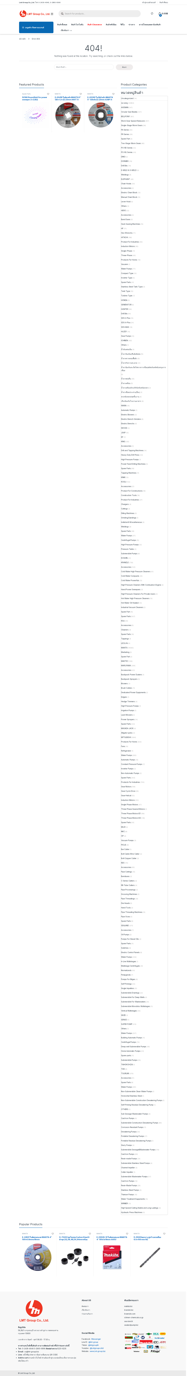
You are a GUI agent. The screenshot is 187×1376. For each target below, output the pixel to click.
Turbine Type (126, 295)
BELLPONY (125, 116)
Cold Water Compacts (130, 576)
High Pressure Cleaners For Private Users (138, 594)
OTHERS (124, 1109)
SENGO (124, 1020)
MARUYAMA (126, 665)
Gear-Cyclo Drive (128, 791)
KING (123, 441)
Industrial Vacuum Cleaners (132, 607)
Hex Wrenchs (126, 233)
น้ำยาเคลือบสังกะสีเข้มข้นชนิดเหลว (135, 388)
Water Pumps (126, 269)
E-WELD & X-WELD (128, 170)
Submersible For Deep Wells (132, 997)
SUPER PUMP (126, 1024)
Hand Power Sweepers (130, 589)
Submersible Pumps (129, 553)
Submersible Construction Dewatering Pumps (139, 1123)
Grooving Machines (129, 894)
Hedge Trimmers (128, 701)
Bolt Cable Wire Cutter (130, 854)
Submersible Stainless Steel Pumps (135, 1163)
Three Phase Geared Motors (133, 809)
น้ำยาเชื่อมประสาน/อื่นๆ (130, 392)
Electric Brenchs (127, 423)
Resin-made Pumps (129, 1158)
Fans (123, 746)
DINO (123, 157)
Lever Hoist (125, 201)
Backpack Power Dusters (131, 674)
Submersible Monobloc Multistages (135, 1006)
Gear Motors (126, 786)
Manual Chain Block (129, 197)
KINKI (123, 477)
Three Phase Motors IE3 (131, 818)
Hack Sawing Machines (130, 224)
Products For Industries (130, 782)
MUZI (123, 827)
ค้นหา (124, 67)
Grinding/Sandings (128, 518)
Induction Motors (128, 246)
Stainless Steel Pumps (130, 1190)
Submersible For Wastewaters (133, 1002)
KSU (123, 621)
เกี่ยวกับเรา (65, 30)
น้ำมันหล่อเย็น (126, 349)
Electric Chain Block (129, 192)
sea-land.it (128, 1321)
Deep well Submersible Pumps (133, 1046)
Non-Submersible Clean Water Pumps (136, 1091)
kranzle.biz (128, 1310)
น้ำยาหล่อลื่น (126, 379)
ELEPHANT (125, 179)
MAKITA (58, 94)
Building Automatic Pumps (131, 1038)
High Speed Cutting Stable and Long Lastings (139, 1208)
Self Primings (126, 984)
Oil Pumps (125, 934)
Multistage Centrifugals (130, 966)
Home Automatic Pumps (130, 1051)
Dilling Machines (127, 513)
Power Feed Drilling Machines (133, 464)
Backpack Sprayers (129, 679)
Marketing (125, 652)
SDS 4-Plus (125, 322)
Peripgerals (126, 975)
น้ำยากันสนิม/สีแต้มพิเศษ (130, 354)
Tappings (125, 639)
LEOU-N (124, 643)
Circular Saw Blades (129, 112)
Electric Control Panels (130, 952)
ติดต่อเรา (85, 1306)
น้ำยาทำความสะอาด (129, 363)
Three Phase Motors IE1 (131, 813)
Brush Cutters (126, 688)
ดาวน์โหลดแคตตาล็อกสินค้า (150, 24)
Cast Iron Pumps (127, 1118)
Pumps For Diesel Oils (130, 939)
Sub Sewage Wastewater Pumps (134, 1114)
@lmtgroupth (93, 1345)
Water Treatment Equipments (133, 1199)
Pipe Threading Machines (131, 912)
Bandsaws (125, 876)
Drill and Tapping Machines (132, 450)
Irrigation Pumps (127, 710)
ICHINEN (124, 340)
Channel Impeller (128, 1168)
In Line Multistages (128, 961)
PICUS (123, 845)
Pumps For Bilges (128, 979)
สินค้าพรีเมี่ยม (111, 24)
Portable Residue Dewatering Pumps (136, 1141)
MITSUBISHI (126, 737)
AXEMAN (124, 107)
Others (124, 206)
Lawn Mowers (126, 715)
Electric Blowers (127, 415)
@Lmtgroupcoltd (97, 1348)
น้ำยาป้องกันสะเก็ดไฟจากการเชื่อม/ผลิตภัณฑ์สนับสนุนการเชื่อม (143, 368)
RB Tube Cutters (128, 885)
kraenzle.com (129, 1314)
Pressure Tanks (127, 549)
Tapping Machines (128, 473)
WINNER (124, 1203)
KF (122, 437)
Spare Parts (26, 94)
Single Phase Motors (129, 804)
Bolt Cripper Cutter (128, 858)
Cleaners (124, 630)
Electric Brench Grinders (131, 419)
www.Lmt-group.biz (98, 1351)
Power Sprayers (127, 719)
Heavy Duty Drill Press (130, 455)
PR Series (125, 134)
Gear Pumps (126, 336)
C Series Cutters (127, 881)
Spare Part (125, 139)
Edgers (124, 697)
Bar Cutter (125, 849)
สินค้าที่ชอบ (164, 2)
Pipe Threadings (128, 898)
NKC (123, 831)
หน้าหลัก (22, 39)
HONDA (124, 300)
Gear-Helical (126, 795)
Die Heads (125, 903)
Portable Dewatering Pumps (132, 1136)
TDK (123, 1069)
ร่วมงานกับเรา (87, 1314)
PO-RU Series (126, 152)
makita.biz (128, 1306)
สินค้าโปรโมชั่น (77, 24)
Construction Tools (128, 495)
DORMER (124, 161)
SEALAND (125, 925)
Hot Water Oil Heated (130, 603)
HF (122, 228)
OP (122, 836)
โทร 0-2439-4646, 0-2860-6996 (39, 2)
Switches (124, 948)
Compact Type (127, 273)
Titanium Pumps (127, 1194)
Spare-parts (126, 1055)
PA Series (125, 130)
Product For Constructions (131, 491)
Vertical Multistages (129, 1011)
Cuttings (124, 509)
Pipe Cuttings (126, 872)
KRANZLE (125, 562)
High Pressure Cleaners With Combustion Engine (141, 585)
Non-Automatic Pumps (130, 773)
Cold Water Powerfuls (130, 580)
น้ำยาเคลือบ (125, 383)
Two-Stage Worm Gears (131, 143)
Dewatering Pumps (129, 1132)
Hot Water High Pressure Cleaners (135, 598)
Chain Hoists (126, 183)
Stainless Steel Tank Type (132, 287)
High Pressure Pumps (130, 459)
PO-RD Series (126, 148)
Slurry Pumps (126, 1145)
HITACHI (124, 237)
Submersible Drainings (130, 993)
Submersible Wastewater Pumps (134, 1176)
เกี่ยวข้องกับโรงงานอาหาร (131, 401)
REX (123, 863)
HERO (123, 210)
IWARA (123, 405)
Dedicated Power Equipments (133, 692)
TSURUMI (125, 1073)
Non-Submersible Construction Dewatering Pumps (141, 1100)
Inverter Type (126, 278)
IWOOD (124, 428)
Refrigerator (126, 751)
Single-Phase (126, 251)
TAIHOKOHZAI (127, 1064)
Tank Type (125, 291)
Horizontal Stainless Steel (131, 1096)
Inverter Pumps (127, 769)
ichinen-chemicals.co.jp (133, 1317)
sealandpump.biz (131, 1325)
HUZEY (124, 331)
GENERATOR (126, 305)
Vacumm (124, 264)
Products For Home (129, 260)
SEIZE (123, 1015)
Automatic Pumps (128, 410)
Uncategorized (127, 98)
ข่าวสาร (132, 24)
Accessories (126, 188)
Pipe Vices (125, 916)
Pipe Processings (128, 890)
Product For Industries (130, 242)
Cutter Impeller (127, 1172)
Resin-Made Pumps (129, 1185)
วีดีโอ (122, 24)
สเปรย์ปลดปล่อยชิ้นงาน (130, 397)
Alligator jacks (126, 733)
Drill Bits (124, 166)
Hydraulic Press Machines (131, 1212)
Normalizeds (126, 970)
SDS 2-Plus (125, 318)
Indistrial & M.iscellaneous (131, 522)
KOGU (123, 482)
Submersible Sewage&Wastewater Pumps (138, 1150)
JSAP (123, 432)
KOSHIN (124, 558)
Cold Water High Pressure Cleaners (135, 571)
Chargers (125, 504)
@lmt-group (93, 1342)
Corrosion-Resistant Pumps (132, 1127)
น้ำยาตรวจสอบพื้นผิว (129, 358)
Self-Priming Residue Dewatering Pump (137, 1105)
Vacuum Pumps (127, 840)
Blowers (124, 683)
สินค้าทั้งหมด (62, 24)
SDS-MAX (125, 327)
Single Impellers (127, 988)
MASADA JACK (127, 728)
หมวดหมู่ (124, 103)
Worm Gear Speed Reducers (133, 121)
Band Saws (125, 219)
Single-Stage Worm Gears (131, 125)
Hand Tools (126, 908)
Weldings (125, 175)
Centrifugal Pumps (128, 540)
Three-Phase (126, 255)
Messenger (96, 1339)
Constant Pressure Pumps (131, 764)
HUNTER (124, 309)
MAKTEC (124, 661)
